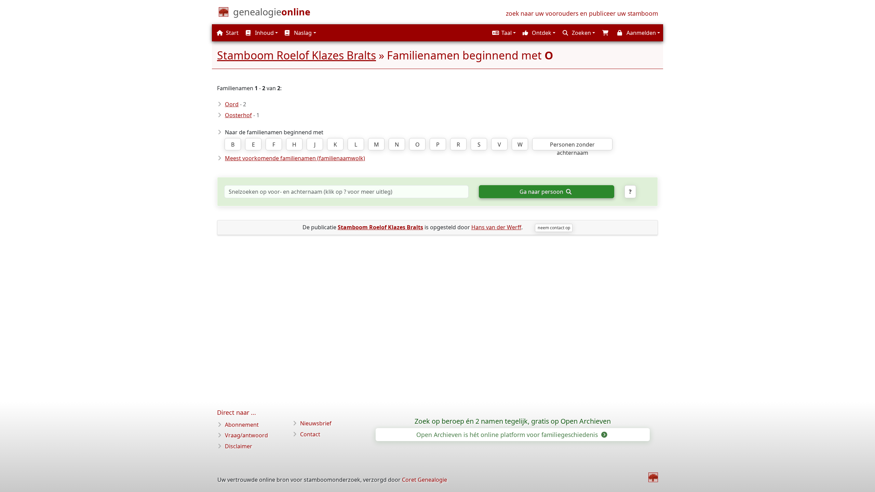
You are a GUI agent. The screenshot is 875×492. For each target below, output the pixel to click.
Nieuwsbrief (316, 423)
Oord (232, 104)
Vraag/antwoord (246, 435)
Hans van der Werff (496, 227)
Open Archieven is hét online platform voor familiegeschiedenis (508, 434)
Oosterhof (238, 115)
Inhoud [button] (264, 33)
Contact (310, 434)
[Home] (653, 477)
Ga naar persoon (542, 191)
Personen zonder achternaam (572, 145)
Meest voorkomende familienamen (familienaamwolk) (295, 158)
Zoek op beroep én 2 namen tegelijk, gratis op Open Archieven (513, 421)
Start (232, 33)
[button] (503, 33)
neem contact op (554, 228)
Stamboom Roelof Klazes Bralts (296, 55)
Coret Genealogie (424, 479)
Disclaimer (238, 446)
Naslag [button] (302, 33)
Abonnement (242, 424)
